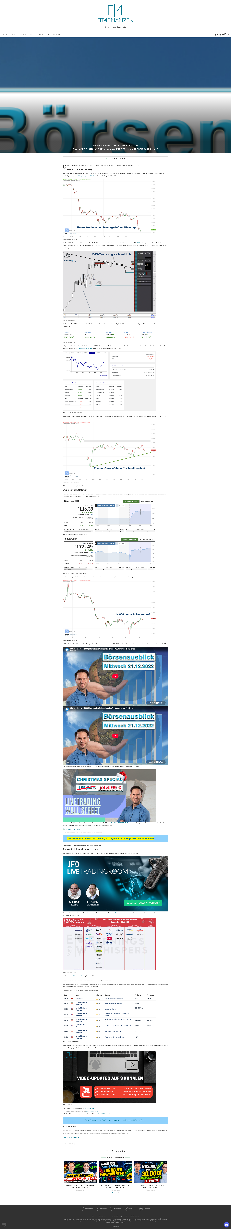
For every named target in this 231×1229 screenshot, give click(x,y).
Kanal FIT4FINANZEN (92, 1111)
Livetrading (23, 34)
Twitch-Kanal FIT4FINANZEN (119, 823)
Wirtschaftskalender (79, 976)
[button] (4, 1225)
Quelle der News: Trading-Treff (71, 1137)
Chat (48, 34)
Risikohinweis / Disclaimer (132, 1216)
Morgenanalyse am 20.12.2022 (86, 176)
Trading (71, 1143)
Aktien (14, 34)
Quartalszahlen (119, 913)
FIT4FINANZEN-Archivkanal (104, 1114)
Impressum (102, 1216)
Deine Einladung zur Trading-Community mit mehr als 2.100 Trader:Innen (115, 1120)
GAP (138, 243)
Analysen (6, 34)
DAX (65, 1143)
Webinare (33, 34)
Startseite (95, 145)
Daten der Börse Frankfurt (85, 348)
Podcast (41, 34)
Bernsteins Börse (89, 1108)
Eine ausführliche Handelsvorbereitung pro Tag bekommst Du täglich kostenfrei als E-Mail (110, 838)
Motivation (56, 34)
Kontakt (94, 1216)
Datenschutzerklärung (115, 1216)
